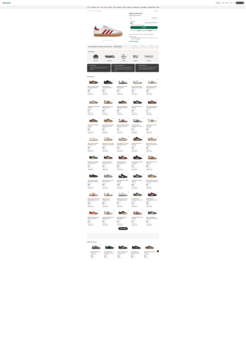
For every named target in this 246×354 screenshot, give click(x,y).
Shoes (124, 7)
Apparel (129, 7)
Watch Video (95, 60)
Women (110, 7)
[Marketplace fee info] (143, 25)
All (89, 7)
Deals (101, 7)
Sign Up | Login (239, 3)
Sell (234, 3)
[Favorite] (155, 11)
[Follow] (99, 80)
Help (231, 3)
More (157, 7)
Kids (114, 7)
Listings (217, 2)
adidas (100, 10)
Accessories (136, 7)
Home (88, 10)
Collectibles (143, 7)
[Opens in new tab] (140, 30)
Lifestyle (96, 10)
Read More (124, 60)
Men (105, 7)
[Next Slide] (158, 251)
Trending (93, 7)
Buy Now (144, 27)
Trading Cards (151, 7)
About (227, 3)
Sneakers (119, 7)
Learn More (155, 30)
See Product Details (133, 41)
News (223, 3)
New (98, 7)
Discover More (123, 228)
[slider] (103, 40)
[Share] (157, 11)
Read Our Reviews (117, 46)
